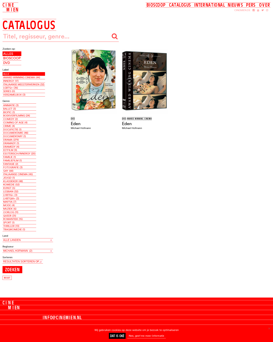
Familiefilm (12, 160)
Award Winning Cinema (21, 77)
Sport (9, 222)
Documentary (14, 136)
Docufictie (12, 129)
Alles (8, 54)
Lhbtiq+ (10, 194)
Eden (76, 123)
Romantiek (13, 219)
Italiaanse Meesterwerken (23, 84)
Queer (9, 215)
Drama (11, 139)
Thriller (11, 225)
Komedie (11, 184)
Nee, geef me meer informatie (146, 335)
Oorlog (10, 212)
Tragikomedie (14, 229)
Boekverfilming (16, 115)
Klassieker (13, 181)
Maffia (9, 201)
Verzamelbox (14, 94)
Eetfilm (10, 150)
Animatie (11, 105)
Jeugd (9, 177)
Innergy (11, 80)
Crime (9, 125)
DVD (6, 63)
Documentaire (15, 132)
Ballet (9, 108)
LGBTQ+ (10, 87)
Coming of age (15, 122)
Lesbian (10, 191)
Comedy (10, 119)
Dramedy (11, 146)
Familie (9, 157)
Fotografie (13, 167)
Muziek (9, 208)
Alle (6, 73)
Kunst (9, 188)
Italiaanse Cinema (18, 174)
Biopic (9, 112)
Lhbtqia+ (11, 198)
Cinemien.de (242, 10)
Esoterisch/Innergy (19, 153)
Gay (8, 170)
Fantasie (10, 163)
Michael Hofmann (81, 128)
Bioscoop (12, 58)
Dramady (11, 143)
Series (9, 91)
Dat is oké (117, 336)
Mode (9, 205)
